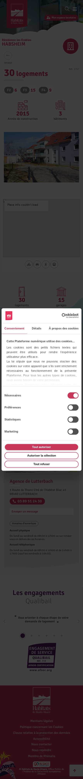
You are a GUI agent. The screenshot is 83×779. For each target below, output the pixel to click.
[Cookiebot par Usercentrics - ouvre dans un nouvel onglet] (62, 315)
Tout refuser (41, 464)
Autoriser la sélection (41, 455)
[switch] (73, 407)
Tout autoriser (41, 447)
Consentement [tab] (14, 328)
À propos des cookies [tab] (64, 328)
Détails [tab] (36, 328)
